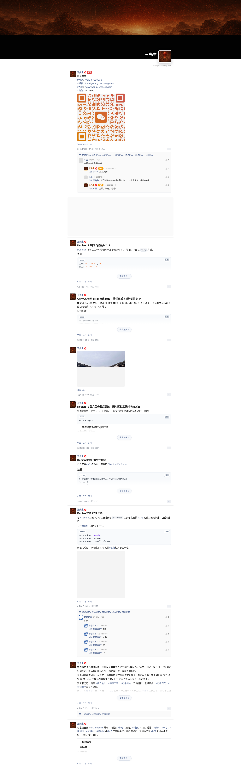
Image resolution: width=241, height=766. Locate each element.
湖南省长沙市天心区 (85, 144)
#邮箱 (80, 83)
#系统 (112, 547)
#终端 (85, 525)
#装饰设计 (101, 683)
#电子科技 (126, 683)
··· (169, 149)
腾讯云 (89, 691)
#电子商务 (161, 683)
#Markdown (97, 727)
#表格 (165, 727)
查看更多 (123, 276)
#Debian (81, 249)
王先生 (151, 54)
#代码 (157, 727)
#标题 (120, 727)
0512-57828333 (93, 79)
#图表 (110, 731)
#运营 (153, 731)
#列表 (135, 727)
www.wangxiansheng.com (98, 87)
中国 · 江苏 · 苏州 (84, 281)
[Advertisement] (120, 216)
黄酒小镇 (81, 390)
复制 (167, 260)
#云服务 (145, 691)
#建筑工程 (113, 683)
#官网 (80, 87)
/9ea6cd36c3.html (117, 464)
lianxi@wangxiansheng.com (99, 83)
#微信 (80, 90)
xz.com (109, 691)
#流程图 (101, 731)
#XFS (89, 464)
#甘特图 (90, 731)
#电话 (80, 79)
